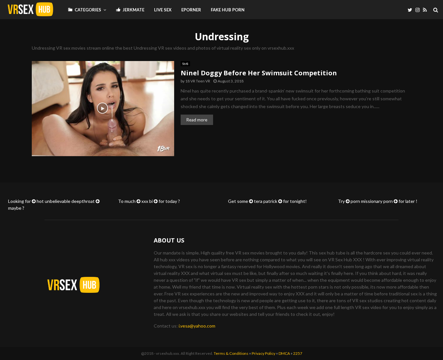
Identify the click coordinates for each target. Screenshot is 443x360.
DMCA (284, 353)
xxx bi (147, 201)
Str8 (185, 64)
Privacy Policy (263, 353)
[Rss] (426, 10)
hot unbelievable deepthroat (66, 201)
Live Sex (163, 9)
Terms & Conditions (231, 353)
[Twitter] (411, 10)
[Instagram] (419, 10)
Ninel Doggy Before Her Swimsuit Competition (259, 72)
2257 (297, 353)
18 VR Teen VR (197, 81)
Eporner (191, 9)
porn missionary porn (372, 201)
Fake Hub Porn (228, 9)
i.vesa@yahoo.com (197, 326)
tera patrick (265, 201)
